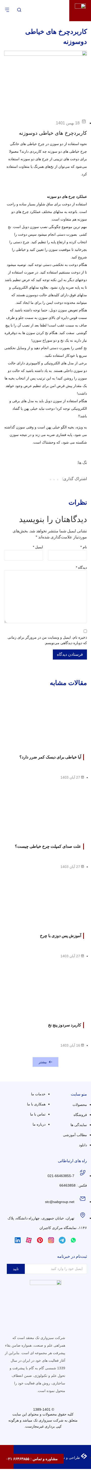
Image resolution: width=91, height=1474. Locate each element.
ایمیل (38, 547)
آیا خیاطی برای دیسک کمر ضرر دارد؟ (50, 757)
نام (83, 547)
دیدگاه (81, 567)
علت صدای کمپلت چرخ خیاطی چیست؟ (48, 846)
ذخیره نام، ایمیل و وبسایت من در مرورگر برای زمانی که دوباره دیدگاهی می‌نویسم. (47, 640)
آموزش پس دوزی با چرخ (60, 936)
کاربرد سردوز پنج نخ (64, 1025)
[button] (57, 480)
